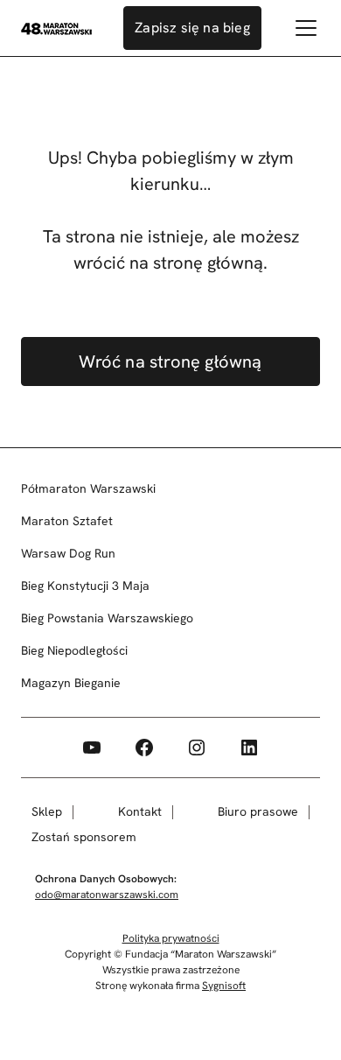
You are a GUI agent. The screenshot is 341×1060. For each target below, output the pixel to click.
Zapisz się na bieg (192, 27)
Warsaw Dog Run (68, 553)
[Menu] (306, 28)
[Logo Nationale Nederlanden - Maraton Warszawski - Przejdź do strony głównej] (57, 28)
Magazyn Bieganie (71, 683)
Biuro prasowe (258, 811)
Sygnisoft (224, 986)
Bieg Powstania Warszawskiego (107, 618)
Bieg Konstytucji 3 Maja (85, 585)
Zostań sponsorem (83, 837)
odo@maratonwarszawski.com (106, 895)
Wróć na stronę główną (170, 361)
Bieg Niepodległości (74, 650)
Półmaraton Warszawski (88, 488)
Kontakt (140, 811)
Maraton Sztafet (67, 521)
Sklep (46, 811)
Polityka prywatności (170, 938)
